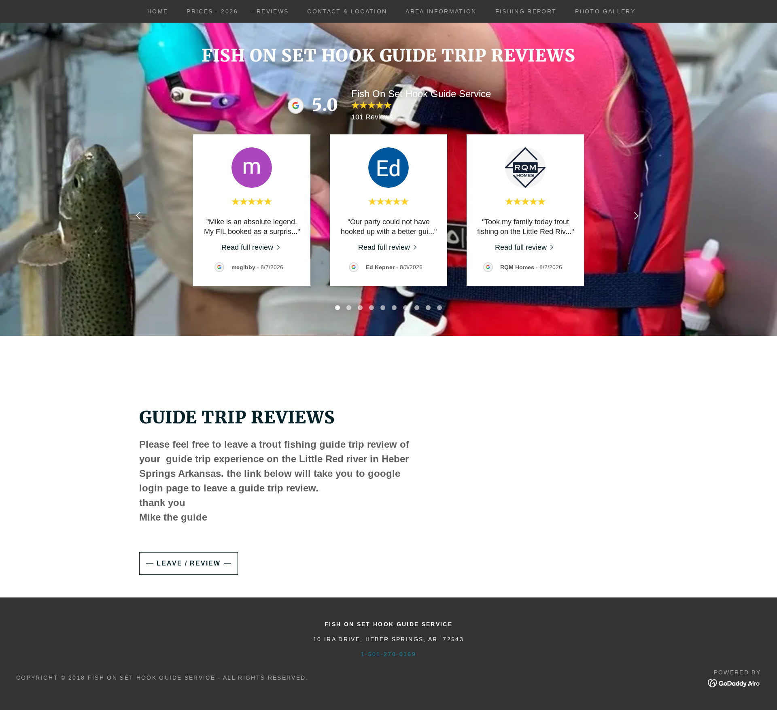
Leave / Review (189, 563)
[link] (251, 247)
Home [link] (157, 11)
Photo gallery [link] (605, 11)
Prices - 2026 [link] (212, 11)
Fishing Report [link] (526, 11)
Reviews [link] (273, 11)
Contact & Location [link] (347, 11)
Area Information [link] (440, 11)
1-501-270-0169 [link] (388, 654)
